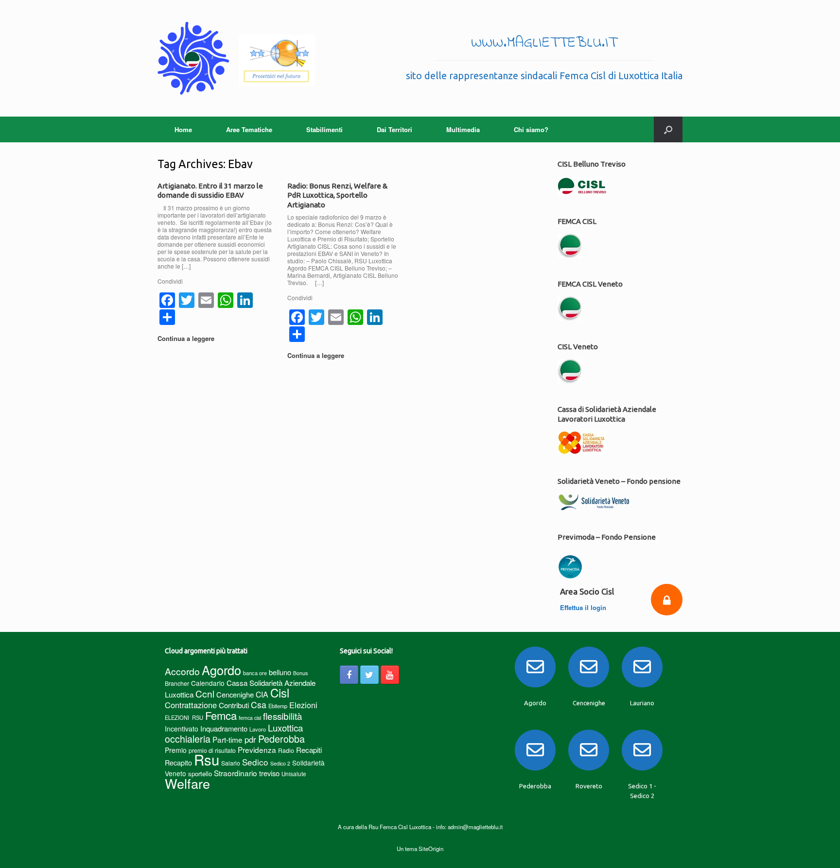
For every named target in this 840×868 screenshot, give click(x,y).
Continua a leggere (187, 338)
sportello (200, 773)
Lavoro (257, 729)
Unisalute (293, 774)
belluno (280, 672)
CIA (262, 694)
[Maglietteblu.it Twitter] (369, 674)
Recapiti (309, 750)
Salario (230, 763)
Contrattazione (191, 705)
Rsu (206, 759)
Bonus (300, 673)
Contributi (234, 705)
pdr (250, 739)
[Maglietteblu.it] (236, 58)
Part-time (227, 739)
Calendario (208, 683)
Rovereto (589, 786)
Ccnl (204, 693)
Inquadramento (223, 728)
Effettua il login (584, 607)
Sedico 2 (280, 763)
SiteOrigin (431, 848)
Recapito (178, 762)
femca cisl (250, 717)
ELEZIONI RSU (184, 717)
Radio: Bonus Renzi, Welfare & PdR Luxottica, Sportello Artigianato (337, 195)
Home (183, 129)
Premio (176, 750)
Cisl (279, 692)
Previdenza (257, 749)
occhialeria (187, 739)
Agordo (221, 670)
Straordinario (235, 772)
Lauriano (642, 702)
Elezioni (303, 705)
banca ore (255, 673)
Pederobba (281, 739)
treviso (269, 773)
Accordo (182, 671)
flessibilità (282, 715)
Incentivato (181, 728)
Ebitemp (277, 706)
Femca (221, 715)
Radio (286, 750)
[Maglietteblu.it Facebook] (349, 674)
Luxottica (285, 727)
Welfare (187, 783)
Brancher (177, 683)
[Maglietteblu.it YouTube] (390, 674)
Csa (258, 704)
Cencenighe (235, 694)
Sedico (255, 762)
